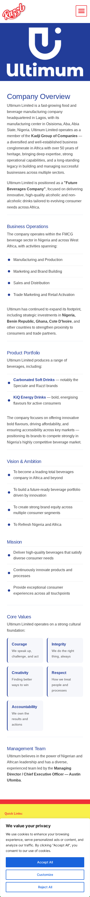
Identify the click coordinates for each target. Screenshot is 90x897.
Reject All (45, 887)
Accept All (45, 862)
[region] (45, 857)
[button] (81, 11)
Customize (45, 875)
